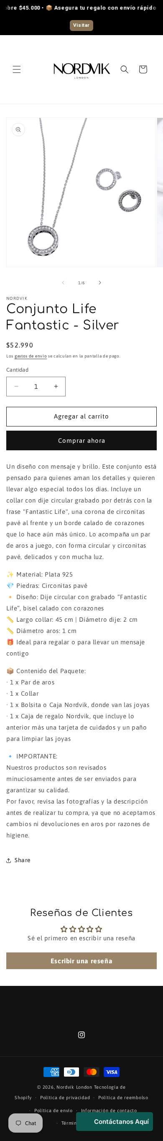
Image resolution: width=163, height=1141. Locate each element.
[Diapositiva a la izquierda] (63, 282)
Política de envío (53, 1110)
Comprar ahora (81, 440)
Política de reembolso (123, 1097)
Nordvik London (75, 1087)
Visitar (81, 25)
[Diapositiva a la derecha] (100, 282)
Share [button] (23, 860)
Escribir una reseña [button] (81, 961)
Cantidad (17, 370)
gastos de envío (31, 356)
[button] (17, 69)
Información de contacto (109, 1110)
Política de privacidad (65, 1097)
